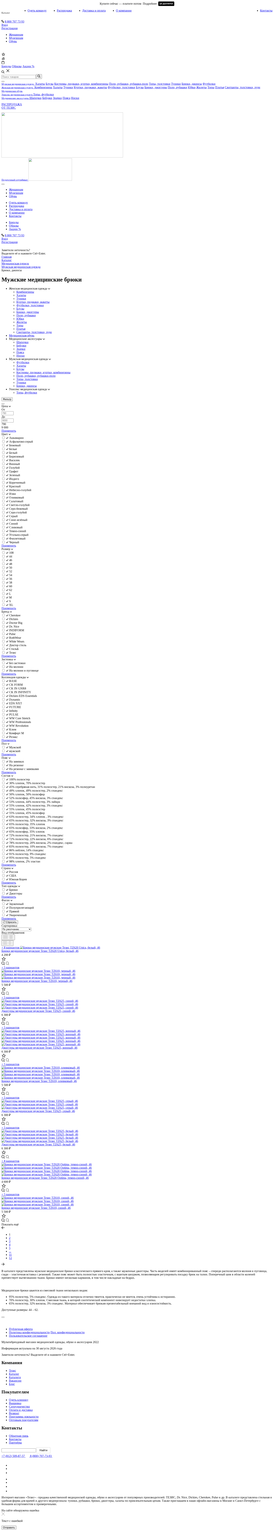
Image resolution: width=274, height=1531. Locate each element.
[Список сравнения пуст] (3, 59)
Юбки (192, 87)
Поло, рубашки (177, 87)
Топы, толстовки (159, 83)
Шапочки (35, 98)
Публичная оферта (21, 1329)
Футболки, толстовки (121, 87)
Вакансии (15, 1380)
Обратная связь (18, 1435)
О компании (124, 10)
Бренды (14, 222)
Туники (176, 83)
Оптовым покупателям (23, 1420)
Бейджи (47, 98)
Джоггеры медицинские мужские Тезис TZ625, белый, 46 (38, 1144)
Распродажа (64, 10)
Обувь (13, 41)
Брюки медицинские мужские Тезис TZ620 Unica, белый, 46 (39, 950)
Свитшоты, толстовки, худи (242, 87)
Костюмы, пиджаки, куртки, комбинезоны (81, 83)
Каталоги (15, 1377)
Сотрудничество (19, 1406)
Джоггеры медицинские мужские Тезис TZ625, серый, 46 (38, 1111)
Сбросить (11, 922)
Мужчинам (16, 38)
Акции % (15, 229)
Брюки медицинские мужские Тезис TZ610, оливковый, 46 (39, 1081)
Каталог (5, 12)
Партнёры (15, 1442)
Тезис (12, 1370)
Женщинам (16, 34)
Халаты (40, 83)
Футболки (209, 83)
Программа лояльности (24, 1416)
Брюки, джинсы (192, 83)
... (10, 1251)
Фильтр (7, 399)
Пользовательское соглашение (28, 1335)
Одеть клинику (18, 1399)
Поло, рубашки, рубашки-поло (128, 83)
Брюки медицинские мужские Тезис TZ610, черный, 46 (36, 981)
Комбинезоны (43, 87)
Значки (57, 98)
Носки (75, 98)
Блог (12, 1384)
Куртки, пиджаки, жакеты (90, 87)
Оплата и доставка (21, 1409)
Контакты (266, 10)
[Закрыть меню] (2, 81)
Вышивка (15, 1403)
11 (10, 1254)
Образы (14, 225)
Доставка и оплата (94, 10)
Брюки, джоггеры (155, 87)
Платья (219, 87)
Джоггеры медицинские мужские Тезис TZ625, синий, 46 (38, 1011)
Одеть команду (37, 10)
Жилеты (201, 87)
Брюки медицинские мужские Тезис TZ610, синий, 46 (36, 1207)
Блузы (49, 83)
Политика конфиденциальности (29, 1332)
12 (10, 1258)
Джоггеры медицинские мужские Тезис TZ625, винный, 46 (39, 1047)
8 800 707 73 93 (14, 21)
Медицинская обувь (21, 335)
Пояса (66, 98)
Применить (8, 430)
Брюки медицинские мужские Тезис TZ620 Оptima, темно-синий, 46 (45, 1177)
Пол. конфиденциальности (68, 1332)
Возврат (14, 1413)
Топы (210, 87)
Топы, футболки (43, 94)
